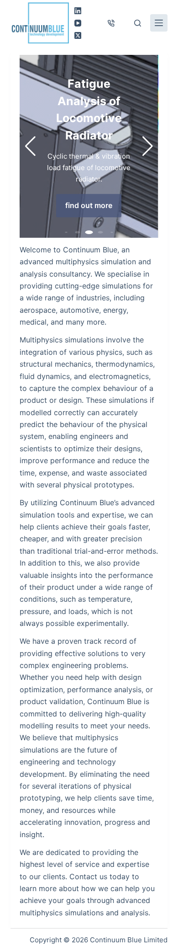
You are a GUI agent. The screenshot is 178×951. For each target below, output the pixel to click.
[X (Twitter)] (77, 35)
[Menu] (159, 23)
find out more (88, 205)
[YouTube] (77, 23)
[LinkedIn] (77, 10)
